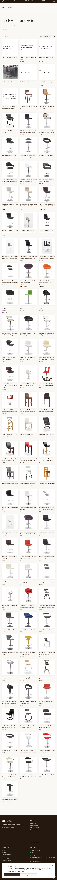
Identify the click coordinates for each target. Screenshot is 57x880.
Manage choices (45, 875)
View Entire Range (34, 842)
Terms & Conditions (7, 860)
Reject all (28, 875)
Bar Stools (33, 823)
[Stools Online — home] (7, 7)
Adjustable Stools (34, 827)
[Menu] (53, 7)
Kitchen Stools (34, 825)
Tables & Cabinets (34, 838)
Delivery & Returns (6, 854)
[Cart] (50, 7)
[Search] (46, 7)
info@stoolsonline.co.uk (38, 855)
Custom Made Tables (35, 840)
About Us (4, 850)
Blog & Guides (5, 858)
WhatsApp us (35, 852)
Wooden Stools (34, 831)
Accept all (12, 874)
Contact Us (4, 852)
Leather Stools (34, 833)
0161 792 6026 (36, 850)
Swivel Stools (33, 829)
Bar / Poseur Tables (35, 835)
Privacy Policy (5, 862)
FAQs (3, 856)
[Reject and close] (52, 865)
